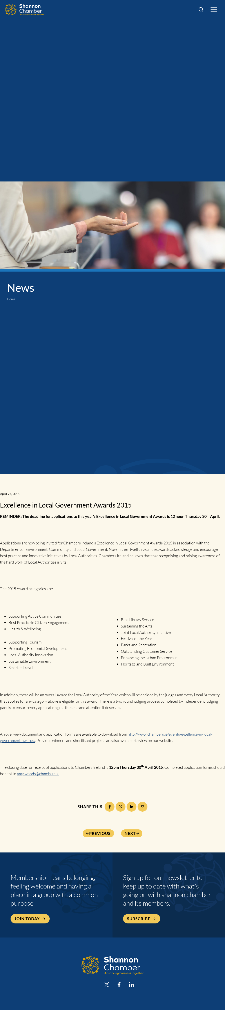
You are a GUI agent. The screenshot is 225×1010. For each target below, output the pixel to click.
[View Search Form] (201, 10)
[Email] (142, 807)
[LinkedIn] (131, 807)
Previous (100, 833)
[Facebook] (109, 807)
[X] (120, 807)
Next (130, 833)
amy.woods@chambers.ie (38, 773)
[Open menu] (214, 9)
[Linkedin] (131, 984)
